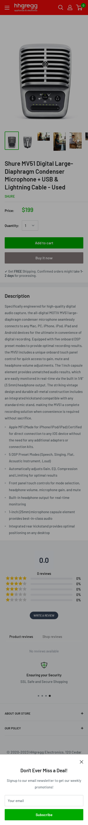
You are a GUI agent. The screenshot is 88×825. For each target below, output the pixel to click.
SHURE (10, 196)
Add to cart (44, 243)
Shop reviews (52, 637)
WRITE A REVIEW (44, 615)
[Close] (81, 761)
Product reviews (21, 637)
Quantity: (12, 225)
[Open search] (60, 7)
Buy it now (44, 258)
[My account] (70, 7)
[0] (79, 7)
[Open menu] (7, 8)
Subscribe (44, 814)
